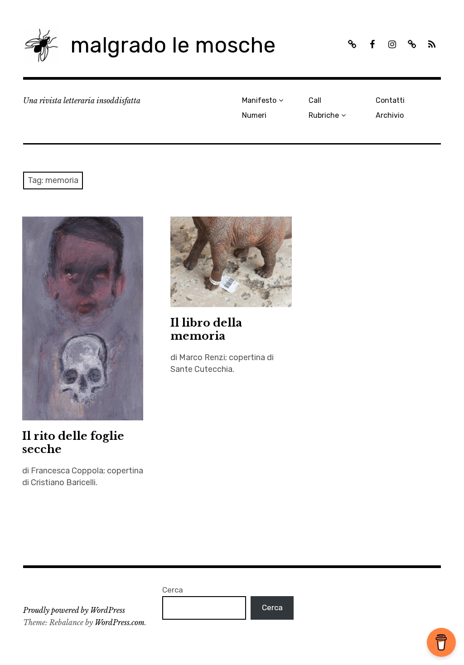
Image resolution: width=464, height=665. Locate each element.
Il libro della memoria (206, 329)
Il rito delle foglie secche (73, 442)
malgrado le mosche (173, 45)
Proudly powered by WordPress (74, 610)
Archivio (390, 115)
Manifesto (259, 100)
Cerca (172, 589)
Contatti (390, 100)
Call (315, 100)
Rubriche (324, 115)
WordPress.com (120, 622)
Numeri (254, 115)
